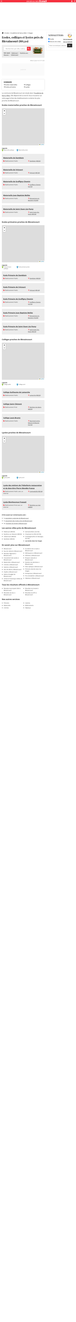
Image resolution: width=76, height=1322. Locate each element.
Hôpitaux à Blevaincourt (32, 578)
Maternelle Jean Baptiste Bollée (16, 195)
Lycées (27, 87)
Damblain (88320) (35, 161)
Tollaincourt (14, 55)
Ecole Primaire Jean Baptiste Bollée (18, 313)
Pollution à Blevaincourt (32, 555)
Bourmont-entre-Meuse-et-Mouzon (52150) (34, 423)
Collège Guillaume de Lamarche (16, 392)
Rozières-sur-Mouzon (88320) (13, 534)
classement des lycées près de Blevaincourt (18, 521)
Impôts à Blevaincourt (10, 572)
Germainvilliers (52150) (32, 532)
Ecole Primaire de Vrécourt (14, 287)
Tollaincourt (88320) (10, 536)
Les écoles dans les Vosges (33, 541)
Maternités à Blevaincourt (12, 562)
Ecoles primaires (10, 87)
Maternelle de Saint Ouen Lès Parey (18, 209)
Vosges (31, 33)
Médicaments (29, 605)
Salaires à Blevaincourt (11, 567)
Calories (27, 603)
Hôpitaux (28, 608)
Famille (51, 39)
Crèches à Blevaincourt (11, 565)
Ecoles (7, 33)
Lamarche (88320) (35, 395)
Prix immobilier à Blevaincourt (34, 576)
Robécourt (14, 53)
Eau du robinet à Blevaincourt (13, 551)
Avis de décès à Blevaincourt (12, 569)
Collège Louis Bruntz (11, 418)
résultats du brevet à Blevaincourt (16, 523)
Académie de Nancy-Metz (19, 33)
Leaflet (42, 144)
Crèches (6, 608)
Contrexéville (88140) (36, 491)
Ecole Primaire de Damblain (15, 275)
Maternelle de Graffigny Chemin (16, 181)
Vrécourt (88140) (35, 173)
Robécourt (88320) (9, 532)
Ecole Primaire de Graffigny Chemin (18, 299)
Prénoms (6, 603)
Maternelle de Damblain (13, 158)
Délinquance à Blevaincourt (33, 553)
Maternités (7, 605)
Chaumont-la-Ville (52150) (33, 534)
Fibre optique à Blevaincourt (34, 566)
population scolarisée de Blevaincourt (17, 518)
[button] (4, 110)
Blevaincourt (7, 549)
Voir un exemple (67, 39)
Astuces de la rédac (55, 41)
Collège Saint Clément (12, 404)
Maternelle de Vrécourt (13, 170)
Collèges (28, 85)
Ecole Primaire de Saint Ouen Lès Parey (19, 326)
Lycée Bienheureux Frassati (14, 502)
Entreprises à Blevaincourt (33, 573)
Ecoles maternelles (11, 85)
